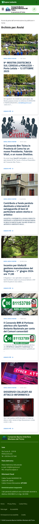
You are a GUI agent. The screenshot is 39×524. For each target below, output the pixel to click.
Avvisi (5, 58)
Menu (2, 9)
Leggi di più (8, 111)
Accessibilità (14, 509)
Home (2, 504)
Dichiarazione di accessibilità (9, 515)
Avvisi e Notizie (12, 58)
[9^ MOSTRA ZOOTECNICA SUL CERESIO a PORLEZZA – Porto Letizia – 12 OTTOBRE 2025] (19, 44)
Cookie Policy (23, 504)
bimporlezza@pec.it (11, 469)
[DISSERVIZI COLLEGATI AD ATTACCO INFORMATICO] (19, 373)
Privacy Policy (12, 504)
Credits (23, 515)
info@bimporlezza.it (24, 103)
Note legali (4, 509)
